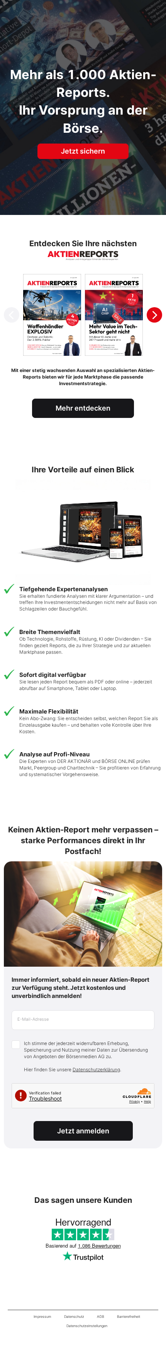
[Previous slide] (11, 315)
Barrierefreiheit (128, 1316)
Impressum (42, 1316)
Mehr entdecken (83, 408)
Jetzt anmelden (83, 1131)
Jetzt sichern (83, 151)
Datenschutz (74, 1316)
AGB (100, 1316)
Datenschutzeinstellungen (86, 1326)
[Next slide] (154, 315)
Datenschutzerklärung (96, 1069)
